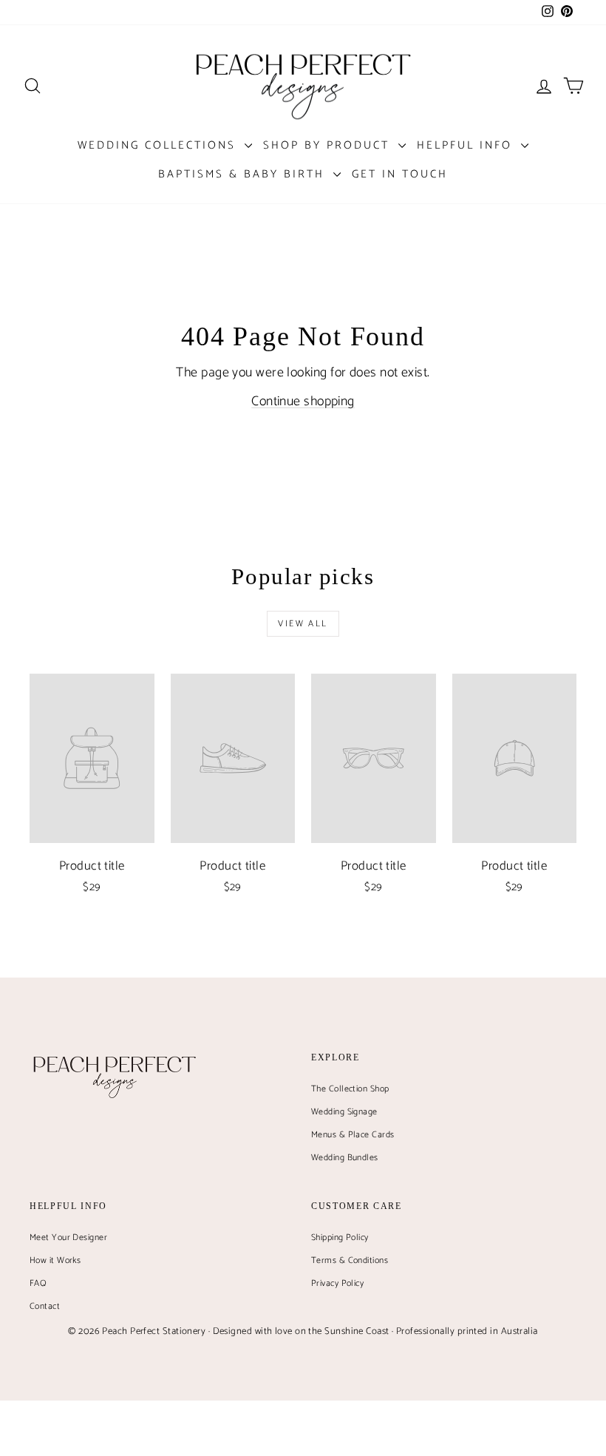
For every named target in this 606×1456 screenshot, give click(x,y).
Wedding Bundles (344, 1158)
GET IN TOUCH (400, 174)
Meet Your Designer (68, 1237)
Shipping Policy (340, 1237)
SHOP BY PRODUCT (329, 145)
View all (302, 624)
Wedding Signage (344, 1112)
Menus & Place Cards (353, 1135)
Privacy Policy (337, 1283)
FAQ (38, 1283)
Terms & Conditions (349, 1260)
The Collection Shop (350, 1089)
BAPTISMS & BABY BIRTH (244, 174)
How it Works (55, 1260)
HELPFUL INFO (467, 145)
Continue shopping (303, 401)
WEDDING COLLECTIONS (159, 145)
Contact (45, 1306)
